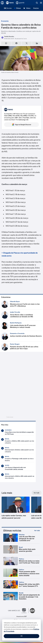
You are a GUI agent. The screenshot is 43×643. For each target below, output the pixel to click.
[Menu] (41, 3)
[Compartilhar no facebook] (16, 43)
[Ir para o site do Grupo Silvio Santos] (18, 610)
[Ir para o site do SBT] (32, 610)
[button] (16, 510)
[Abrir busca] (37, 3)
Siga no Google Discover (23, 124)
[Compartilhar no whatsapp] (6, 43)
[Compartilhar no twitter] (27, 43)
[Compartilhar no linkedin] (37, 43)
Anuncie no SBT (21, 616)
